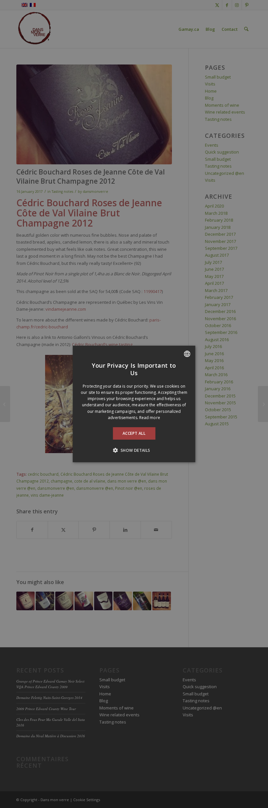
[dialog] (134, 404)
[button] (134, 450)
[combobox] (187, 354)
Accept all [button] (134, 433)
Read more (149, 417)
